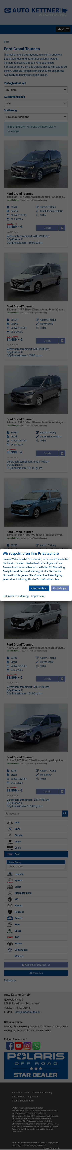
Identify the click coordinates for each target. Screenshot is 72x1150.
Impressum (38, 596)
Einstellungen (60, 588)
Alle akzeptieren (39, 588)
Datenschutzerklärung (16, 596)
